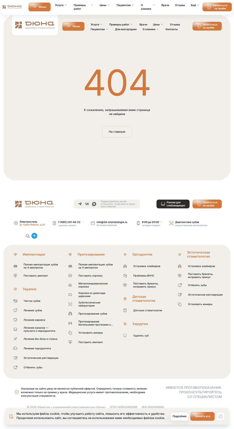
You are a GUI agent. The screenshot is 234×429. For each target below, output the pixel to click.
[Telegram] (34, 236)
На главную (117, 131)
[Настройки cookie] (220, 416)
